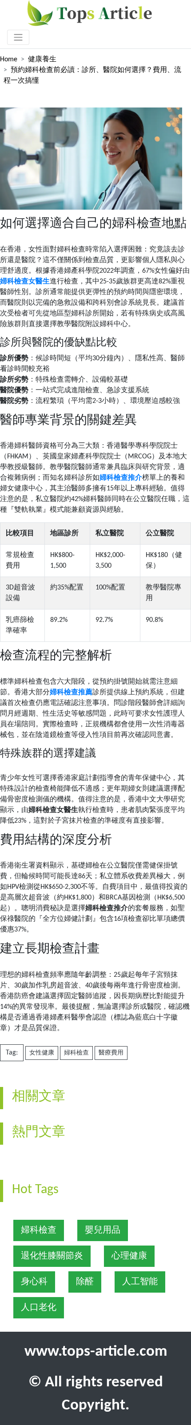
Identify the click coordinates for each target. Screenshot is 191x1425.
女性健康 (41, 1053)
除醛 (85, 1282)
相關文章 (38, 1097)
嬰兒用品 (102, 1230)
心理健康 (129, 1256)
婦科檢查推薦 (71, 692)
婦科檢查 (76, 1053)
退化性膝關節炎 (52, 1256)
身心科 (34, 1282)
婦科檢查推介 (120, 478)
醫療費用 (111, 1053)
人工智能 (140, 1282)
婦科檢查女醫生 (25, 281)
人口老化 (38, 1307)
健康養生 (42, 59)
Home (8, 59)
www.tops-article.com (95, 1352)
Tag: (12, 1052)
